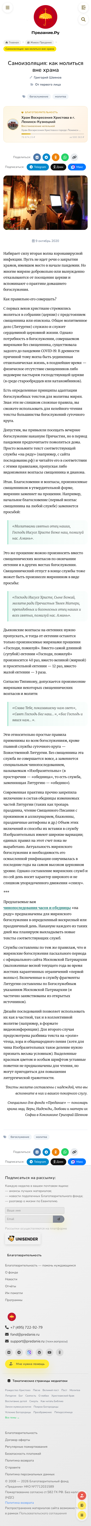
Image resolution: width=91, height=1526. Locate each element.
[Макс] (29, 1352)
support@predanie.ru (39, 1341)
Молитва (75, 1390)
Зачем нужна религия (18, 1406)
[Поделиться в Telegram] (46, 157)
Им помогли (14, 1293)
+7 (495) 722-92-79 (26, 1327)
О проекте (12, 1467)
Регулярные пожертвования (26, 1447)
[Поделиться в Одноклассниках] (55, 157)
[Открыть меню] (8, 8)
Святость (30, 1395)
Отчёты (10, 1286)
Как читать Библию (52, 1401)
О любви (44, 1395)
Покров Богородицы (46, 1406)
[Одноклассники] (59, 1352)
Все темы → (12, 1417)
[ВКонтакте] (9, 1352)
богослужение (39, 96)
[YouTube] (49, 1352)
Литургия (10, 1395)
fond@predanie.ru (25, 1334)
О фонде (11, 1272)
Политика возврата (19, 1460)
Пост (64, 1390)
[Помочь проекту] (82, 1495)
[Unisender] (23, 1238)
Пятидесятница (63, 1412)
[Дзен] (39, 1352)
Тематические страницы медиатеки (40, 1381)
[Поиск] (83, 19)
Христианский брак (62, 1395)
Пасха (36, 1390)
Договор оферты (17, 1440)
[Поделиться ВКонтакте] (37, 157)
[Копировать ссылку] (74, 157)
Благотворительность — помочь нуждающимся (40, 1265)
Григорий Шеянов (47, 77)
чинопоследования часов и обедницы (37, 908)
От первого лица (48, 84)
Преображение (42, 1412)
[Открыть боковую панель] (83, 8)
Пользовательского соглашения (43, 1513)
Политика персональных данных (30, 1474)
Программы (13, 1300)
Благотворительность (24, 1255)
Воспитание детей (16, 1401)
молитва (60, 96)
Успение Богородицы (18, 1412)
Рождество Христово (17, 1390)
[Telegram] (19, 1352)
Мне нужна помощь (30, 1364)
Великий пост (51, 1390)
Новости (11, 1279)
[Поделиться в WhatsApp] (65, 157)
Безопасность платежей (23, 1454)
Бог (21, 1395)
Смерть (33, 1401)
